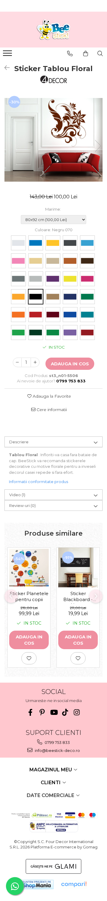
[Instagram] (77, 712)
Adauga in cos (70, 364)
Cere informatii (51, 409)
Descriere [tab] (19, 441)
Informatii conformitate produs (38, 481)
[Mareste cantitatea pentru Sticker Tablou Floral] (35, 362)
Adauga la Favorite (51, 396)
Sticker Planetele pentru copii (29, 596)
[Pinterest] (42, 712)
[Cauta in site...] (100, 53)
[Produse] (8, 54)
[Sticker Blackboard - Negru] (78, 567)
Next (98, 146)
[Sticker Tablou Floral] (53, 140)
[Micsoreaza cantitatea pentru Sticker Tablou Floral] (17, 362)
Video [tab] (17, 494)
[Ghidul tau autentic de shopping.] (74, 884)
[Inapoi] (4, 67)
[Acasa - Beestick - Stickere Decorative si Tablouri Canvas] (53, 29)
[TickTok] (65, 712)
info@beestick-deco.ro (57, 750)
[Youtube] (53, 712)
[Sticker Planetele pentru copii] (29, 567)
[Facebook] (30, 712)
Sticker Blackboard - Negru (78, 597)
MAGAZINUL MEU (51, 770)
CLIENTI (51, 782)
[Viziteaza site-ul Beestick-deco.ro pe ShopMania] (37, 884)
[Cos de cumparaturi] (85, 53)
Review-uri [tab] (22, 505)
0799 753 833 (57, 742)
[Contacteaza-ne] (70, 53)
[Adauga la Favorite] (29, 658)
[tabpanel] (53, 140)
